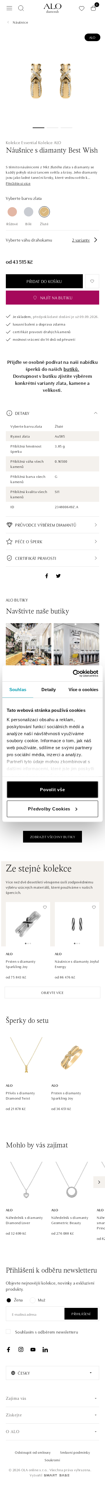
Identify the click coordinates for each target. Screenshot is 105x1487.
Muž (41, 1300)
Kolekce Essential (21, 142)
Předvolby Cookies (49, 808)
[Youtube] (33, 1349)
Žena (18, 1300)
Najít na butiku (56, 297)
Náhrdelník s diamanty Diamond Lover (24, 1220)
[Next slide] (99, 1182)
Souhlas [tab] (17, 689)
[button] (18, 183)
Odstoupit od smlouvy (33, 1452)
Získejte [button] (14, 1415)
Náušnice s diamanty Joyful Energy (77, 964)
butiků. (71, 369)
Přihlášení (81, 1313)
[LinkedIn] (45, 1349)
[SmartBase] (57, 1475)
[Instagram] (20, 1349)
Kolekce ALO (49, 142)
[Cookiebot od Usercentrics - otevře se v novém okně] (74, 673)
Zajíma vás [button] (16, 1399)
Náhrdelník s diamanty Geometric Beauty (69, 1220)
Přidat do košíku (44, 281)
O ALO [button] (13, 1432)
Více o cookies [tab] (83, 689)
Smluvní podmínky (75, 1452)
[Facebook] (8, 1349)
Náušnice (20, 22)
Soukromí (52, 1459)
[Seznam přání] (82, 8)
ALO (92, 37)
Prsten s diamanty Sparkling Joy (21, 964)
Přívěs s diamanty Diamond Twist (20, 1095)
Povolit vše (52, 789)
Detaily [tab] (48, 689)
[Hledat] (21, 8)
